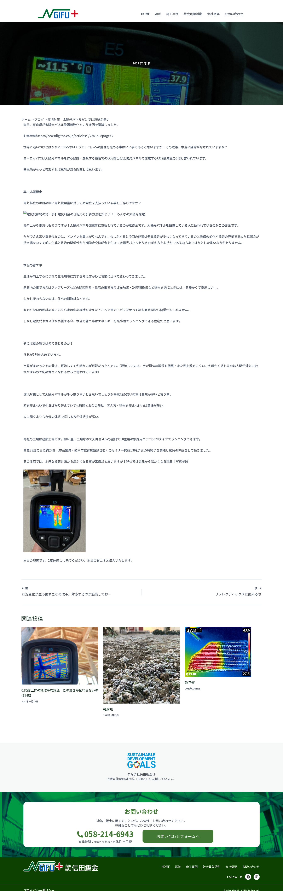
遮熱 (158, 14)
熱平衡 (190, 682)
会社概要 (213, 14)
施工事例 (172, 14)
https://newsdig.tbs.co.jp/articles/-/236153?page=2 (74, 136)
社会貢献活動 (193, 14)
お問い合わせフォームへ (178, 836)
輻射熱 (108, 709)
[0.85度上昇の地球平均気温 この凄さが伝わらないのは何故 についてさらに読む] (59, 656)
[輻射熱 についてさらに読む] (141, 665)
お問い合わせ (234, 14)
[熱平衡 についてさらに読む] (223, 652)
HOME (145, 14)
